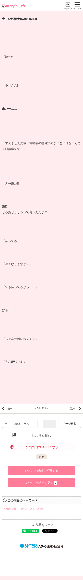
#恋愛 (7, 508)
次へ (73, 408)
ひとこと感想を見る (41, 483)
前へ (10, 408)
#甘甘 (15, 508)
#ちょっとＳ (28, 508)
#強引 (40, 508)
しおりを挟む (41, 435)
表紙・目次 (21, 424)
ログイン (68, 8)
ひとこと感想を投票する (41, 470)
